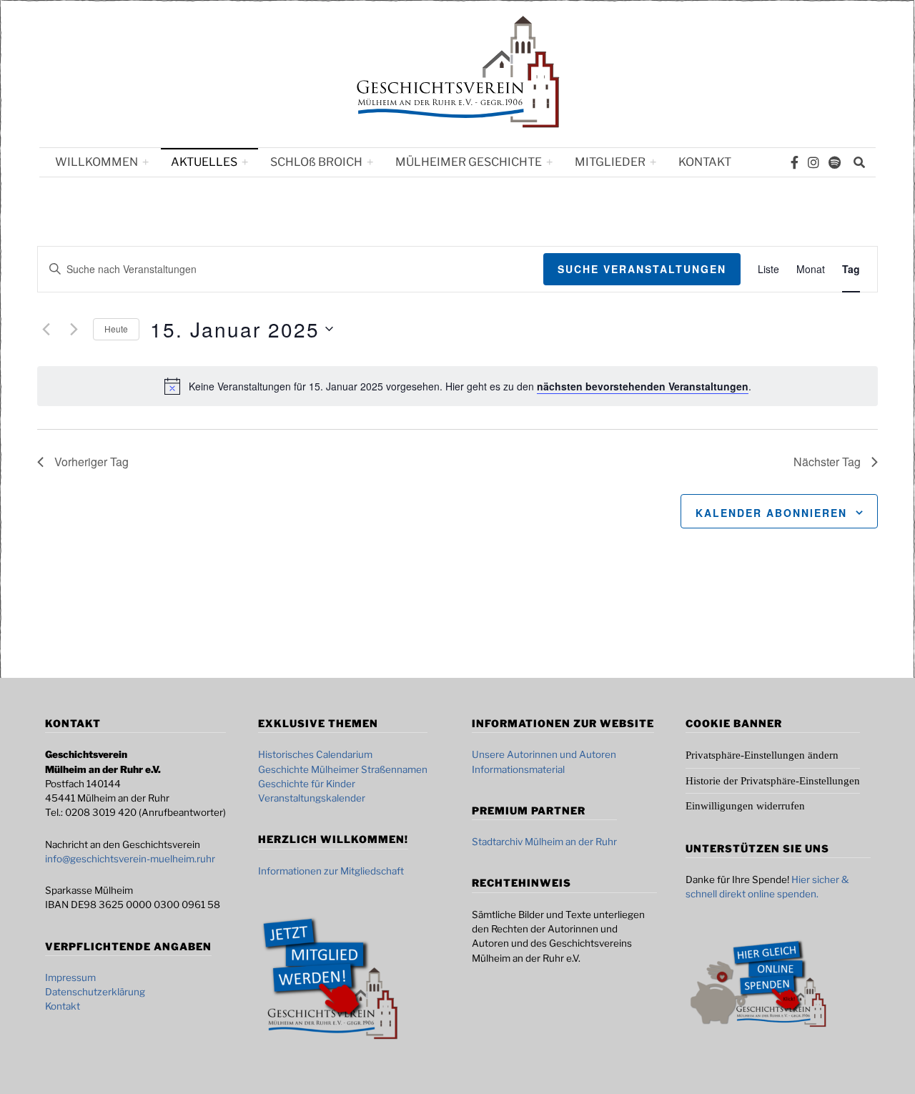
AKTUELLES (204, 162)
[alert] (470, 386)
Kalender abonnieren (771, 513)
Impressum (70, 977)
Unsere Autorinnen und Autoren (544, 754)
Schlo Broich (316, 162)
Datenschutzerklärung (95, 991)
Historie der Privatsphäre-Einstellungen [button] (773, 781)
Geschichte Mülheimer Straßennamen (342, 769)
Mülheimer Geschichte (468, 162)
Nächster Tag (827, 461)
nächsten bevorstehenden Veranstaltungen (642, 386)
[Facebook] (794, 162)
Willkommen (96, 162)
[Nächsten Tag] (73, 328)
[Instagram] (813, 162)
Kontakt (704, 162)
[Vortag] (45, 328)
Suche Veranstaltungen (642, 269)
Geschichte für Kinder (306, 783)
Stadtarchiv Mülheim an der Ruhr (544, 841)
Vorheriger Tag (91, 461)
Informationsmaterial (518, 769)
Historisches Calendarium (315, 754)
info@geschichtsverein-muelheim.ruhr (130, 858)
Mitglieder (610, 162)
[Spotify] (834, 162)
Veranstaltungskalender (311, 798)
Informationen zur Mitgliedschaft (331, 871)
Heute (116, 328)
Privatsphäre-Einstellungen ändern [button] (762, 755)
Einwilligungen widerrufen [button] (745, 806)
